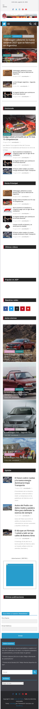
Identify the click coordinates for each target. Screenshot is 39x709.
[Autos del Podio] (4, 24)
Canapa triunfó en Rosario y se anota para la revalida (22, 225)
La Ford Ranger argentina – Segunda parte (24, 83)
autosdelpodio (25, 76)
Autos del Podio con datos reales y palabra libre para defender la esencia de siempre (25, 509)
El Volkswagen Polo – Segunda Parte (18, 432)
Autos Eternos (9, 351)
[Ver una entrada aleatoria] (35, 24)
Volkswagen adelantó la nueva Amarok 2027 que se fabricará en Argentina (19, 42)
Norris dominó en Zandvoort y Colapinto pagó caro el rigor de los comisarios (23, 153)
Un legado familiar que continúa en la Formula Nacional (24, 93)
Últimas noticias (28, 36)
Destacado (7, 36)
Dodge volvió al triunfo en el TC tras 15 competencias (16, 59)
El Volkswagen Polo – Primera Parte (18, 457)
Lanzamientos (17, 36)
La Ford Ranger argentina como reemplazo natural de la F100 (16, 393)
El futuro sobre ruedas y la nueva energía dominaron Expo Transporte (24, 169)
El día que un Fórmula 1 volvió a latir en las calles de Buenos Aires (25, 533)
